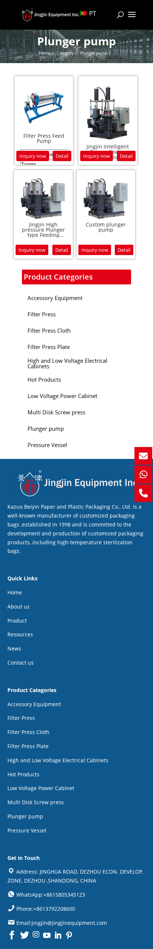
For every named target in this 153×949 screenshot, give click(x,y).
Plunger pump (25, 816)
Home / (46, 53)
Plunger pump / (95, 53)
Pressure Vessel (26, 830)
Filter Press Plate (28, 746)
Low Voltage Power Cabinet (40, 788)
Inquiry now (32, 156)
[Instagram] (36, 935)
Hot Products (23, 774)
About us (18, 606)
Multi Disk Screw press (35, 802)
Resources (20, 634)
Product (17, 620)
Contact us (20, 662)
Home (14, 592)
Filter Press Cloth (28, 732)
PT (92, 13)
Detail (62, 156)
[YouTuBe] (47, 935)
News (14, 648)
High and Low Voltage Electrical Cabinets (57, 760)
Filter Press (21, 717)
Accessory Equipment (34, 704)
